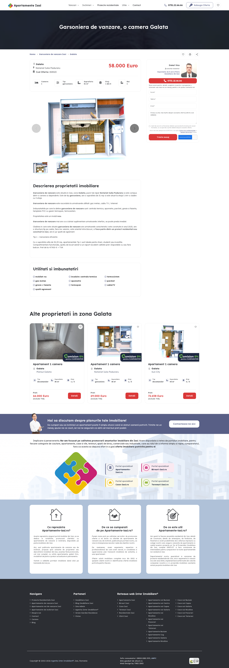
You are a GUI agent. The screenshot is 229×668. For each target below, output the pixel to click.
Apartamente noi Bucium (159, 600)
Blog (34, 623)
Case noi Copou (184, 603)
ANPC (153, 658)
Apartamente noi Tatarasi (155, 626)
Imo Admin (80, 606)
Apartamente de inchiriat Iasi (45, 610)
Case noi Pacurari (185, 613)
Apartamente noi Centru (159, 603)
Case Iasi (123, 606)
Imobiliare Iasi (82, 600)
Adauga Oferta (202, 5)
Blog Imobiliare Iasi (84, 603)
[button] (134, 128)
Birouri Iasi (124, 603)
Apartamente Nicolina (158, 641)
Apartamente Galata (157, 638)
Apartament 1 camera (47, 364)
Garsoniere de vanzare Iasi (52, 54)
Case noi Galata (184, 606)
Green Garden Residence (86, 613)
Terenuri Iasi (125, 610)
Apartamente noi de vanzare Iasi (46, 606)
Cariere (35, 619)
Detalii (74, 395)
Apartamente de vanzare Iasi (45, 603)
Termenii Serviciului (186, 132)
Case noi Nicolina (185, 610)
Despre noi (36, 613)
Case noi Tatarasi (185, 616)
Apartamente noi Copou (158, 606)
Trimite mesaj (163, 137)
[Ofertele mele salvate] (218, 5)
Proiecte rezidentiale (108, 5)
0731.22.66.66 (175, 80)
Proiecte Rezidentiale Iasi (43, 600)
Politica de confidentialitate (187, 130)
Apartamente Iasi (127, 600)
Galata (73, 54)
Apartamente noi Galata (159, 610)
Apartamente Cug (156, 635)
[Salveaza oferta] (183, 54)
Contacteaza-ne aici (184, 424)
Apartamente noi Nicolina (155, 614)
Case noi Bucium (184, 600)
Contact (137, 5)
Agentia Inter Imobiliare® (86, 610)
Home (32, 54)
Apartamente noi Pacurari (155, 620)
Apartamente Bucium (157, 632)
